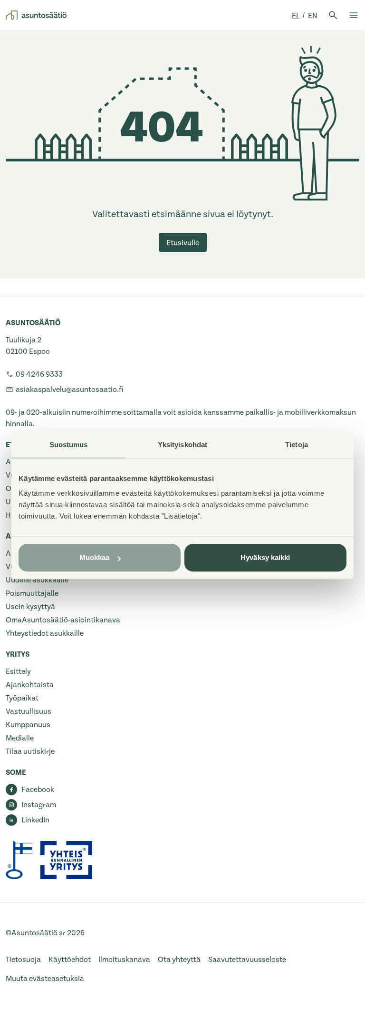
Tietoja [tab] (296, 444)
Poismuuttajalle (32, 593)
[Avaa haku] (333, 15)
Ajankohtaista (30, 685)
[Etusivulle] (36, 15)
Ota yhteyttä (179, 959)
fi (295, 15)
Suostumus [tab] (68, 444)
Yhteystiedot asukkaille (45, 633)
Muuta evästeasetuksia (45, 978)
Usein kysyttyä (30, 606)
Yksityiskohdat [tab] (182, 444)
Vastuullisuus (28, 711)
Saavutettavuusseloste (247, 959)
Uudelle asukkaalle (37, 580)
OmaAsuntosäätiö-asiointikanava (63, 620)
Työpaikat (22, 698)
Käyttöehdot (69, 959)
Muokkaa (94, 557)
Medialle (20, 738)
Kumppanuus (28, 725)
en (312, 15)
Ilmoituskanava (124, 959)
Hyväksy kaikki (265, 557)
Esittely (18, 671)
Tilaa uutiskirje (30, 751)
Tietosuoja (23, 959)
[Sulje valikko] (353, 15)
